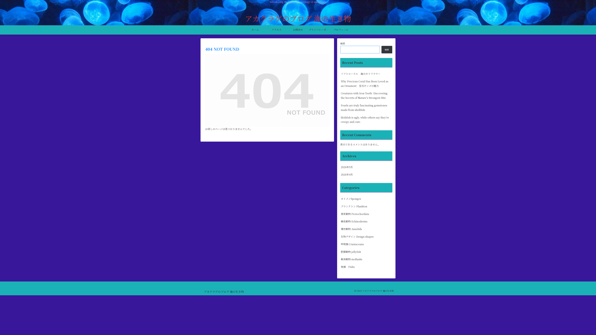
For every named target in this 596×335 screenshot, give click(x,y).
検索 (342, 43)
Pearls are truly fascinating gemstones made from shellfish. (364, 108)
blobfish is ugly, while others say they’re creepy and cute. (365, 120)
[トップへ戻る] (591, 330)
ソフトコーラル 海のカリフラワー (360, 74)
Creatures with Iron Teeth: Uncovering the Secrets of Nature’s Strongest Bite (364, 96)
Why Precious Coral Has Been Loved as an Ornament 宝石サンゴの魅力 (364, 84)
